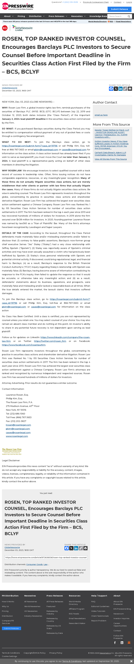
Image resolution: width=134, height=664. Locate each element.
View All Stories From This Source (111, 159)
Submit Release (119, 9)
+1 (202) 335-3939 (70, 2)
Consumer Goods (34, 564)
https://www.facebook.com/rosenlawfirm (24, 345)
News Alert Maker (77, 623)
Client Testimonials (100, 616)
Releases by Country (52, 619)
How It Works (8, 601)
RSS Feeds (74, 614)
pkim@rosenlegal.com (46, 149)
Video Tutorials (98, 611)
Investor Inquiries (121, 618)
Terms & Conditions (11, 653)
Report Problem (98, 621)
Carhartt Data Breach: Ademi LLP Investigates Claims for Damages (110, 153)
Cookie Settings (9, 656)
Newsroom (119, 614)
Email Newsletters (123, 21)
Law (46, 564)
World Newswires (32, 606)
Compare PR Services (8, 622)
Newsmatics (105, 653)
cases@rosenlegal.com (74, 149)
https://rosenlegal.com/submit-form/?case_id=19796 (29, 146)
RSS (111, 21)
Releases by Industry (52, 612)
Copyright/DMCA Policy (34, 653)
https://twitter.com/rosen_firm (50, 341)
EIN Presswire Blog (122, 609)
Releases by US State (54, 627)
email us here (101, 115)
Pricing (96, 2)
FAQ (93, 601)
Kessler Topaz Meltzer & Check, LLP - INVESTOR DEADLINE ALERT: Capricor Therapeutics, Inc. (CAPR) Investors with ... (112, 133)
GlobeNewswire (9, 88)
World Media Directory (97, 21)
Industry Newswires (33, 616)
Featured (51, 606)
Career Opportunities (120, 624)
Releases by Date (55, 633)
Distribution (7, 616)
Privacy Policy (55, 653)
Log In (129, 2)
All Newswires (30, 601)
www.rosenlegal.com (17, 436)
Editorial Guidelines (100, 606)
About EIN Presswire (118, 602)
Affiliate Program (77, 609)
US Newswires (30, 611)
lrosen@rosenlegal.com (18, 425)
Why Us (5, 606)
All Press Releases (55, 601)
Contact (117, 2)
